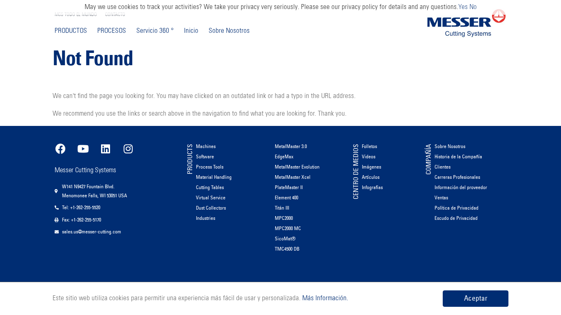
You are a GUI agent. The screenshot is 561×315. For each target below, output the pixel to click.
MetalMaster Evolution (297, 167)
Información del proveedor (461, 187)
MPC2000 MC (288, 228)
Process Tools (209, 167)
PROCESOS (111, 30)
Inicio (191, 30)
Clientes (443, 167)
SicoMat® (285, 238)
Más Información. (324, 298)
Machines (206, 146)
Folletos (369, 146)
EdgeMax (284, 156)
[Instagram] (128, 148)
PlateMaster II (289, 187)
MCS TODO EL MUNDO (76, 14)
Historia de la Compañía (458, 156)
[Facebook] (60, 148)
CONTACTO (115, 14)
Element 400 (286, 197)
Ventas (441, 197)
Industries (205, 218)
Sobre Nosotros (229, 30)
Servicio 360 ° (155, 30)
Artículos (370, 177)
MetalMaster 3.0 (291, 146)
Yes (463, 7)
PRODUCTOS (71, 30)
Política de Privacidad (456, 208)
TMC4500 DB (287, 249)
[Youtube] (83, 148)
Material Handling (214, 177)
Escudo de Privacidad (456, 218)
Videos (368, 156)
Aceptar (475, 298)
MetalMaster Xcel (292, 177)
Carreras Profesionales (457, 177)
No (473, 7)
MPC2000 (284, 218)
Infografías (372, 187)
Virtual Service (210, 197)
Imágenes (371, 167)
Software (205, 156)
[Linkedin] (105, 148)
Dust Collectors (211, 208)
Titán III (282, 208)
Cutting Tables (210, 187)
